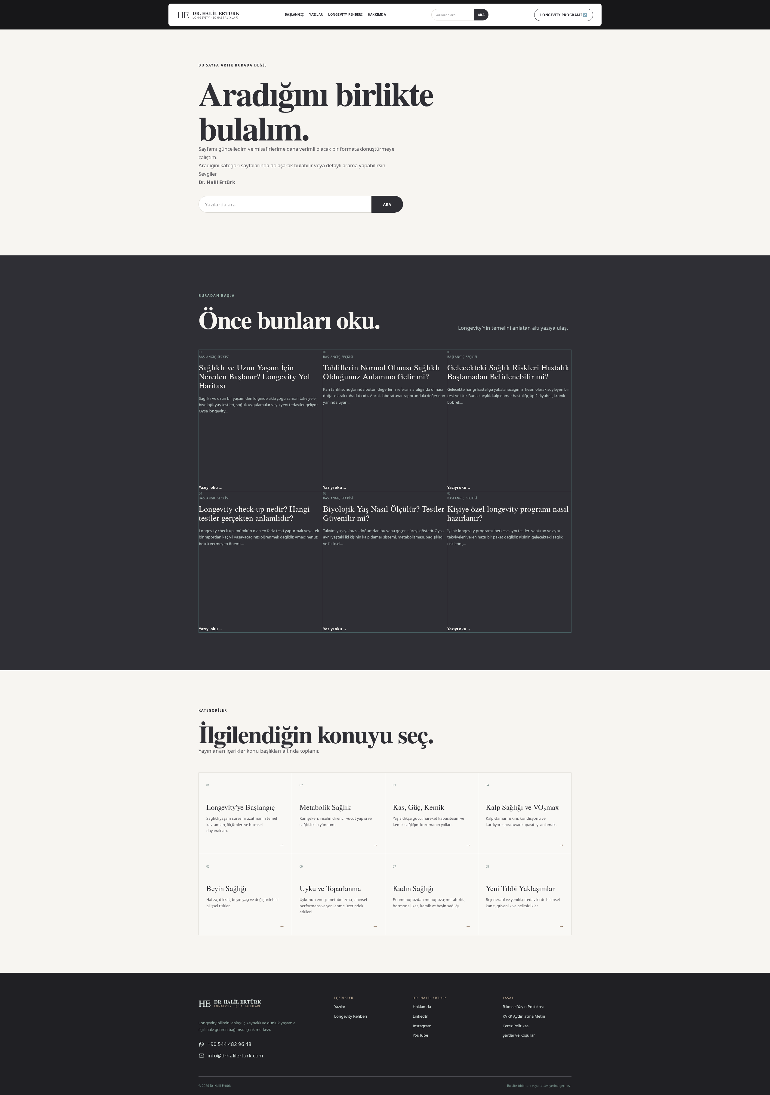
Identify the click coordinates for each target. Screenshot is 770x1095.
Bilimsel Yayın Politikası (523, 1006)
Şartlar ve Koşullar (519, 1035)
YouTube (420, 1035)
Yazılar (316, 14)
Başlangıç (294, 14)
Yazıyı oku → (210, 487)
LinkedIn (420, 1016)
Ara (481, 15)
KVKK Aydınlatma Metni (524, 1016)
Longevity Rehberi (345, 14)
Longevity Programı (563, 15)
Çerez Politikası (516, 1026)
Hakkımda (377, 14)
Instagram (422, 1026)
